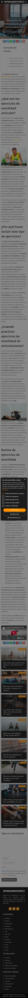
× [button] (24, 479)
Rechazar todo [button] (14, 514)
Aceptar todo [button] (14, 510)
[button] (14, 517)
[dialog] (14, 499)
